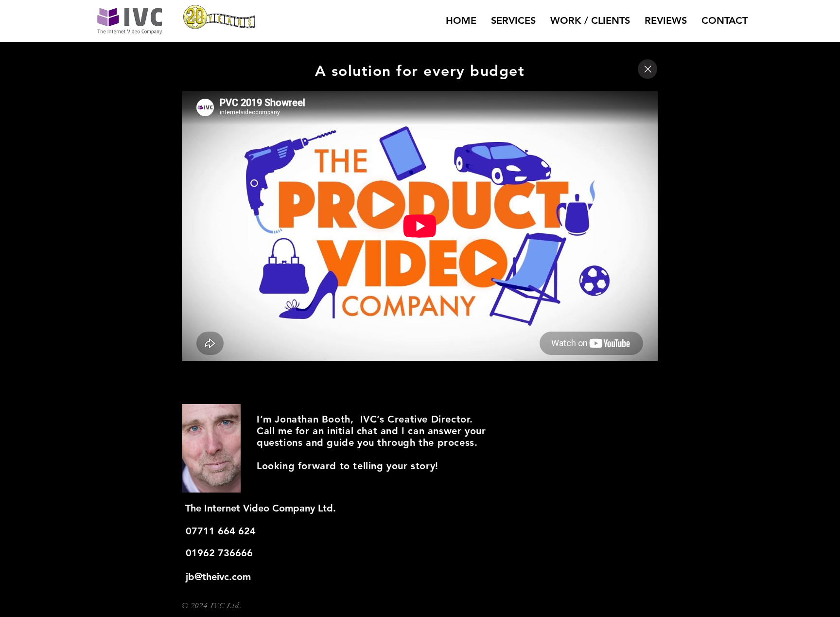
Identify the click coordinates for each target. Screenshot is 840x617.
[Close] (647, 69)
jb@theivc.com (218, 576)
